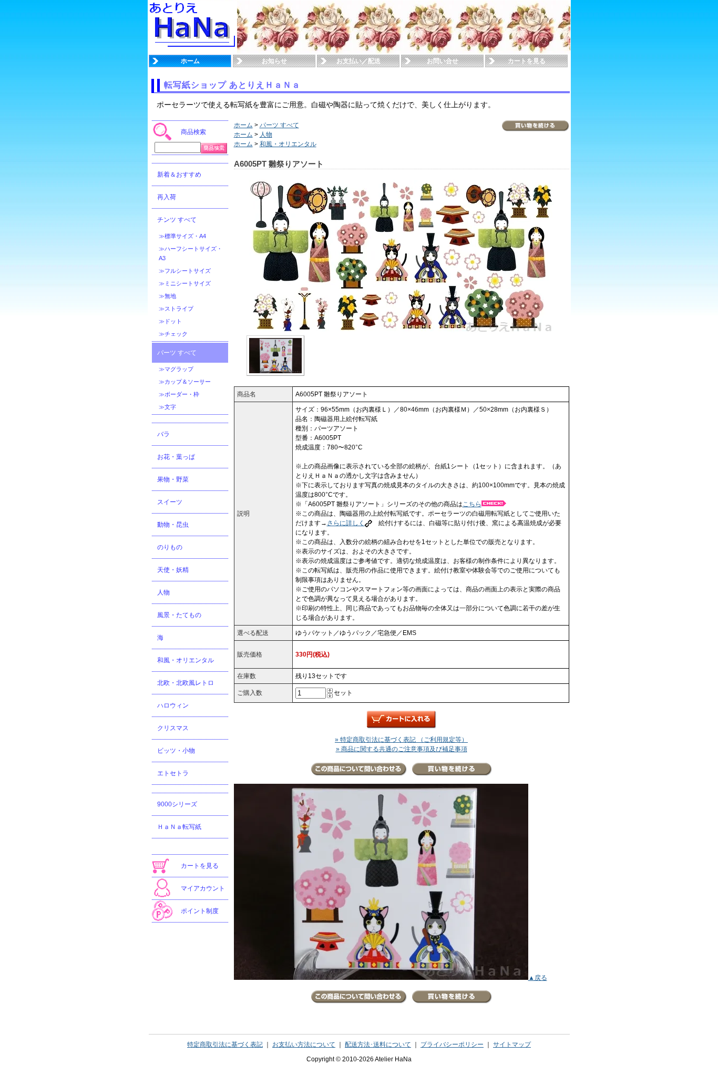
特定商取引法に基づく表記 (225, 1044)
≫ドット (170, 321)
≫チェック (173, 334)
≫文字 (167, 407)
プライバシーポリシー (452, 1044)
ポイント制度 (200, 911)
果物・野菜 (173, 479)
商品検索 (193, 132)
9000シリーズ (177, 804)
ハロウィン (173, 705)
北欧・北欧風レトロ (185, 683)
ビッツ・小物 (176, 750)
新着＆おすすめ (179, 174)
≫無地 (167, 296)
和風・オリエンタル (185, 660)
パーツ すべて (177, 352)
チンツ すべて (177, 219)
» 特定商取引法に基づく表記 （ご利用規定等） (401, 739)
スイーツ (169, 502)
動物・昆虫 (173, 524)
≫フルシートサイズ (185, 271)
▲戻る (537, 977)
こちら (472, 504)
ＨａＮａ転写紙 (179, 827)
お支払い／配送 (358, 61)
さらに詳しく (346, 523)
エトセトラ (173, 773)
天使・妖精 (173, 570)
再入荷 (166, 197)
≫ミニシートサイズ (185, 283)
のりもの (169, 547)
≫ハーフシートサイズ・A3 (190, 253)
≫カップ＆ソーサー (185, 381)
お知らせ (274, 61)
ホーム (190, 61)
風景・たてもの (179, 615)
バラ (163, 434)
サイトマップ (512, 1044)
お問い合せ (442, 61)
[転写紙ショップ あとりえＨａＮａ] (193, 51)
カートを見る (527, 61)
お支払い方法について (303, 1044)
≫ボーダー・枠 (179, 394)
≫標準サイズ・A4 (182, 236)
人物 (163, 592)
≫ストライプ (176, 308)
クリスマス (173, 728)
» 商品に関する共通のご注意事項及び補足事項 (401, 749)
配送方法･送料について (378, 1044)
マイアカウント (203, 888)
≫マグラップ (176, 369)
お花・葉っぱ (176, 456)
